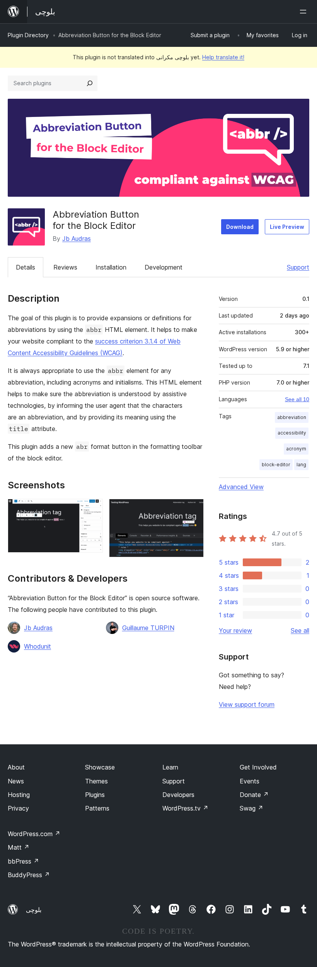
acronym (296, 449)
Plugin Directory (28, 35)
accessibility (292, 433)
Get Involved (258, 767)
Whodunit (37, 646)
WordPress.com (34, 834)
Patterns (97, 808)
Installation (110, 267)
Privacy (18, 808)
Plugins (95, 795)
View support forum (246, 704)
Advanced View (241, 487)
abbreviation (291, 417)
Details (25, 267)
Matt (18, 847)
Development (163, 267)
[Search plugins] (89, 83)
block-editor (276, 464)
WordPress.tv (185, 808)
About (16, 767)
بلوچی (33, 910)
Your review (235, 630)
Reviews (65, 267)
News (16, 781)
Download (240, 226)
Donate (254, 795)
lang (301, 464)
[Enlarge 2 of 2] (193, 509)
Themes (96, 781)
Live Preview (287, 226)
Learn (170, 767)
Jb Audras (76, 238)
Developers (178, 795)
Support (298, 267)
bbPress (23, 861)
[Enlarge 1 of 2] (92, 509)
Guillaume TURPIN (148, 628)
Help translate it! (223, 57)
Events (249, 781)
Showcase (100, 767)
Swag (251, 808)
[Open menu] (304, 11)
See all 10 (297, 399)
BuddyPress (29, 875)
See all (300, 630)
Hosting (19, 795)
